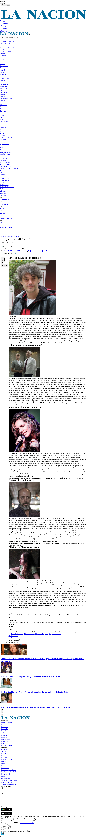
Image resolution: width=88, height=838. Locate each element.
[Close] (2, 710)
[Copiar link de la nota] (2, 263)
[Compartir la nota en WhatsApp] (4, 260)
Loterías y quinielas (6, 138)
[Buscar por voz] (85, 37)
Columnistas (4, 107)
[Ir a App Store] (6, 815)
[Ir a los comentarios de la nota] (4, 258)
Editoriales (3, 105)
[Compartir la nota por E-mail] (7, 265)
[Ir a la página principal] (44, 18)
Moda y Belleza (5, 142)
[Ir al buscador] (3, 8)
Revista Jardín (4, 189)
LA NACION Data (5, 51)
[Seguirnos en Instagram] (2, 799)
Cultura (2, 90)
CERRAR (2, 1)
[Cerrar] (29, 34)
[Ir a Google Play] (6, 811)
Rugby (2, 117)
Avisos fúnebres (5, 162)
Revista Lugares (5, 183)
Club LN (4, 29)
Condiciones (24, 823)
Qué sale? (3, 148)
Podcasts (3, 140)
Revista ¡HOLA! (4, 181)
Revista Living (4, 185)
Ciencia (2, 97)
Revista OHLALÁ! (5, 179)
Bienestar (3, 95)
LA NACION (5, 236)
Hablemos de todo (6, 99)
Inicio (4, 21)
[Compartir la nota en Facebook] (2, 265)
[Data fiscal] (2, 835)
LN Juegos (3, 127)
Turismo (2, 129)
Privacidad (31, 823)
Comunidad (4, 92)
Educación (3, 88)
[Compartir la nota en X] (4, 265)
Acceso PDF (3, 158)
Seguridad (3, 86)
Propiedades (4, 66)
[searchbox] (43, 38)
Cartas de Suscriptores (7, 109)
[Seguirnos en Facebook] (2, 789)
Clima (2, 49)
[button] (44, 130)
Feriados (3, 136)
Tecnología (3, 131)
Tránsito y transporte (7, 47)
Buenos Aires (4, 84)
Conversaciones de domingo (9, 168)
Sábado (2, 170)
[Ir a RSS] (2, 805)
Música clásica (13, 636)
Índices (2, 72)
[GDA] (6, 829)
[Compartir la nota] (2, 260)
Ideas (2, 172)
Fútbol (2, 115)
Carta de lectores (5, 166)
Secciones (5, 24)
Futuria (2, 60)
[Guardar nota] (2, 258)
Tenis (1, 119)
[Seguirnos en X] (2, 794)
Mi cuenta (5, 31)
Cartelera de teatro (6, 152)
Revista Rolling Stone (7, 187)
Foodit (4, 26)
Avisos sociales (5, 164)
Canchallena (4, 121)
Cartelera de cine (5, 150)
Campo (2, 64)
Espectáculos (14, 236)
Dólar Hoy (3, 62)
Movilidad (3, 70)
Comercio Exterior (6, 68)
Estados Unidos (5, 78)
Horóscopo (3, 134)
